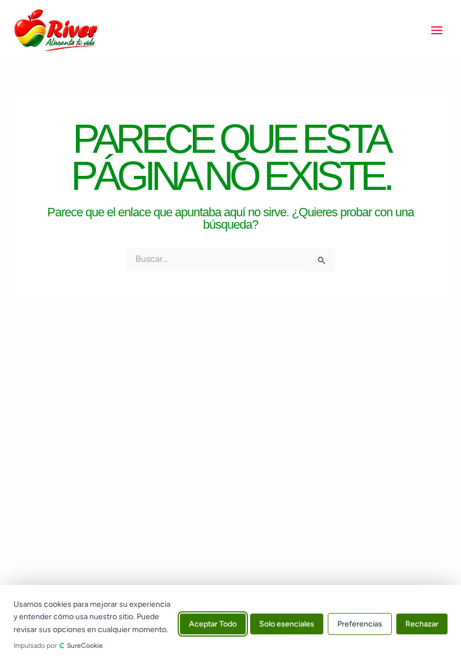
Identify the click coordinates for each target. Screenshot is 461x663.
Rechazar (422, 624)
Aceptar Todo (213, 624)
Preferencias (359, 624)
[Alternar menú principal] (437, 30)
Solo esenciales (286, 624)
